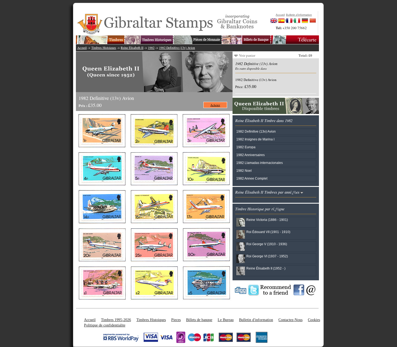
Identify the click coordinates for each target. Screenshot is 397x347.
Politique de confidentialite (104, 325)
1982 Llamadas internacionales (259, 162)
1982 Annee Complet (251, 178)
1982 (151, 48)
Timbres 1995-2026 (116, 320)
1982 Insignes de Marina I (255, 139)
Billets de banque (199, 320)
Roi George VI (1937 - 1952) (267, 256)
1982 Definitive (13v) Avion (177, 48)
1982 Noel (244, 170)
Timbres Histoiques (103, 48)
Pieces (176, 320)
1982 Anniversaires (250, 155)
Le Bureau (226, 320)
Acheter (215, 105)
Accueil (82, 48)
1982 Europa (245, 147)
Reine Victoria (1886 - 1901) (267, 219)
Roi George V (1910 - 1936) (266, 244)
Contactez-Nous (290, 320)
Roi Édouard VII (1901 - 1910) (268, 232)
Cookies (314, 320)
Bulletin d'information (256, 320)
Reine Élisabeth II (132, 48)
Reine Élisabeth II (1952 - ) (265, 268)
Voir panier (247, 55)
